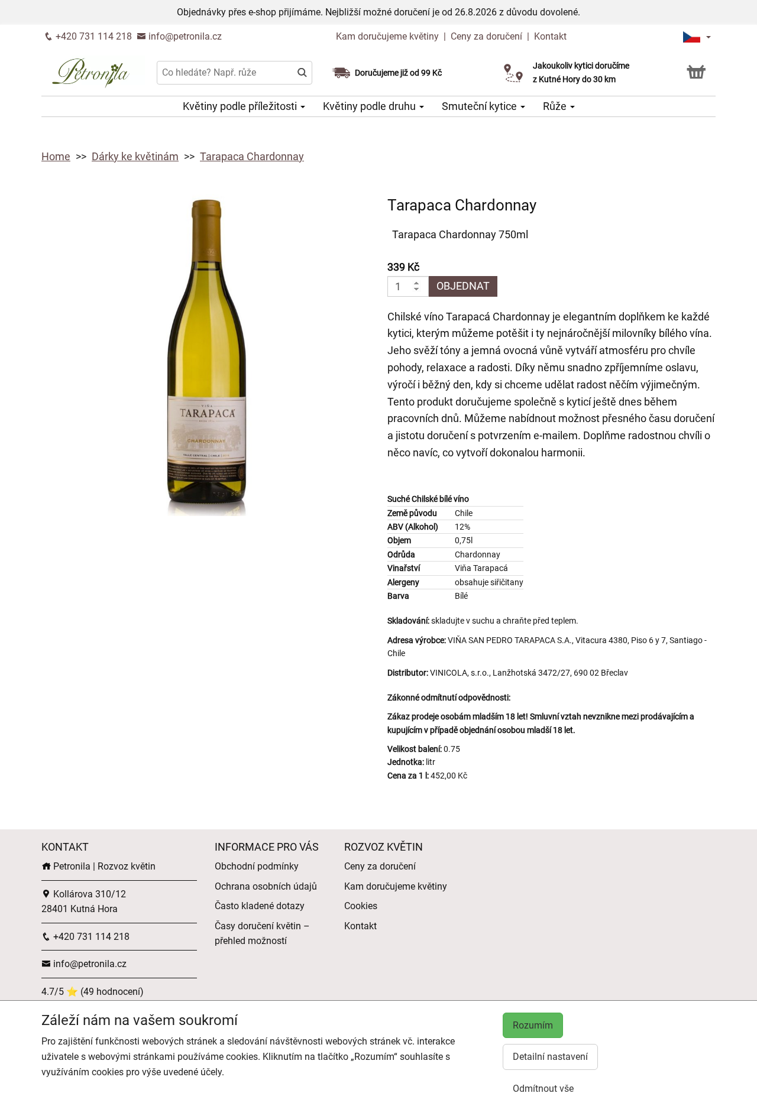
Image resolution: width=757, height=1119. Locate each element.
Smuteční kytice (480, 106)
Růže (556, 106)
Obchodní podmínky (257, 866)
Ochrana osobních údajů (266, 886)
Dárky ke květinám (135, 156)
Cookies (360, 906)
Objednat (463, 286)
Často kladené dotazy (260, 906)
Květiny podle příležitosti (241, 106)
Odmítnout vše (543, 1088)
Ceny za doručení (486, 36)
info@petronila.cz (184, 36)
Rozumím (533, 1025)
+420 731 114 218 (92, 36)
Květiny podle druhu (370, 106)
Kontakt (550, 36)
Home (55, 156)
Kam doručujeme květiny (387, 36)
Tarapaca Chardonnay (252, 156)
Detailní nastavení (550, 1056)
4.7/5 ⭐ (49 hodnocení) (92, 991)
